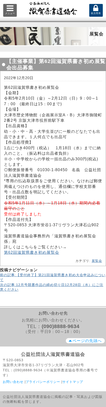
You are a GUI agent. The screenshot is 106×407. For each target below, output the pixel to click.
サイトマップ (72, 382)
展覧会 (97, 261)
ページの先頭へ (87, 341)
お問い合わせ (13, 382)
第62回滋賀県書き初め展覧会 (31, 252)
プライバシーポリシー (43, 382)
